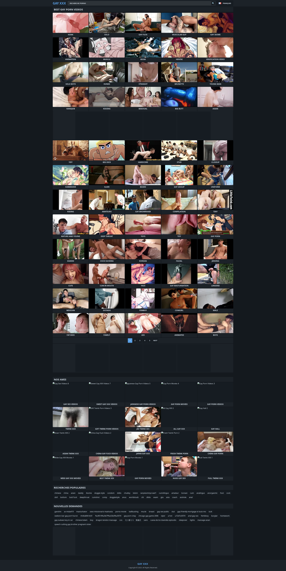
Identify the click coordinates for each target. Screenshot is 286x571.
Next (155, 340)
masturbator (81, 511)
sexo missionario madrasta (101, 511)
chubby (127, 493)
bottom (63, 497)
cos (120, 520)
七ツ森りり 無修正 (133, 520)
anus (124, 497)
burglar (214, 516)
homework (225, 516)
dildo (148, 497)
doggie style (99, 493)
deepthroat (84, 497)
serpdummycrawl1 (148, 493)
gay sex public (163, 511)
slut (173, 511)
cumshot (96, 497)
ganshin (58, 511)
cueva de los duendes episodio (163, 520)
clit (142, 497)
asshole (183, 497)
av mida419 (69, 511)
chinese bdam (81, 520)
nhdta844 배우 (86, 516)
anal (191, 497)
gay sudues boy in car (64, 520)
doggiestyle (115, 497)
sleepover (183, 520)
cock (228, 493)
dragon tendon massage (106, 520)
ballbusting (133, 511)
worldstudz (134, 497)
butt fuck (73, 497)
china (66, 493)
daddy (80, 493)
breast (151, 511)
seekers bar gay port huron (66, 516)
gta (162, 497)
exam (155, 497)
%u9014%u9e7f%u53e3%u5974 (108, 516)
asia (167, 497)
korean (184, 493)
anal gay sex (193, 516)
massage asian (204, 520)
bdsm (135, 493)
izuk (210, 511)
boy (91, 520)
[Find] (213, 3)
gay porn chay (130, 516)
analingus (201, 493)
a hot (170, 516)
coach (174, 497)
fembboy (205, 516)
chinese (58, 493)
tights (192, 520)
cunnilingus (164, 493)
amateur (175, 493)
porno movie (120, 511)
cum (192, 493)
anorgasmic (212, 493)
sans (146, 520)
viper (163, 516)
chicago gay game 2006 (148, 516)
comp (104, 497)
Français (227, 3)
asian (73, 493)
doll (56, 497)
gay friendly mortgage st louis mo (191, 511)
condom (110, 493)
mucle (143, 511)
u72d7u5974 (180, 516)
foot (222, 493)
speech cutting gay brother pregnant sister (73, 524)
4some (89, 493)
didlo (119, 493)
